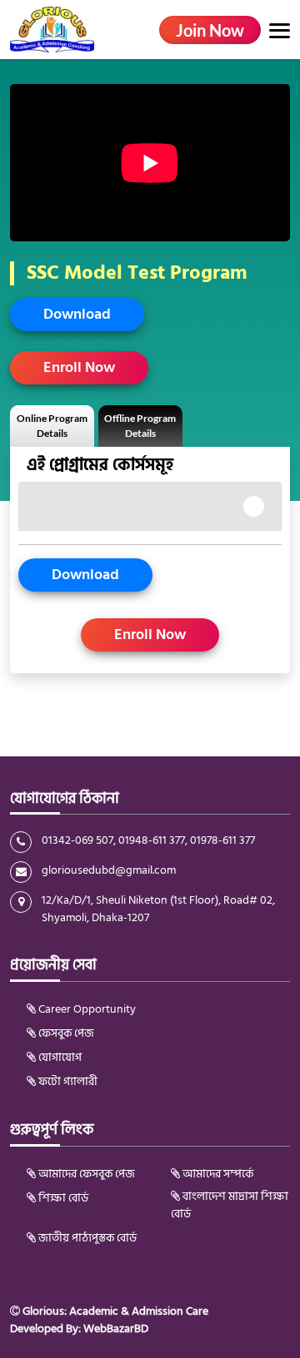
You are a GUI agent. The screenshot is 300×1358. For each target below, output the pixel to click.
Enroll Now (79, 367)
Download (77, 314)
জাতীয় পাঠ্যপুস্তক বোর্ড (86, 1237)
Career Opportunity (86, 1009)
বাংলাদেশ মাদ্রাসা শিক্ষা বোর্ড (229, 1204)
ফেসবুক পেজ (65, 1033)
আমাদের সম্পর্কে (216, 1173)
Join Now (210, 30)
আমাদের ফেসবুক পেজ (85, 1173)
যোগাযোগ (59, 1057)
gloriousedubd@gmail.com (109, 870)
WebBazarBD (115, 1328)
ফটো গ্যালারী (67, 1081)
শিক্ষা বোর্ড (62, 1198)
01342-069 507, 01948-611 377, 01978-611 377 (148, 840)
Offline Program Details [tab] (140, 425)
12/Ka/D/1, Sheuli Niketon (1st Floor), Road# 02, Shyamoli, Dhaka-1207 (158, 908)
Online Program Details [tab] (52, 425)
